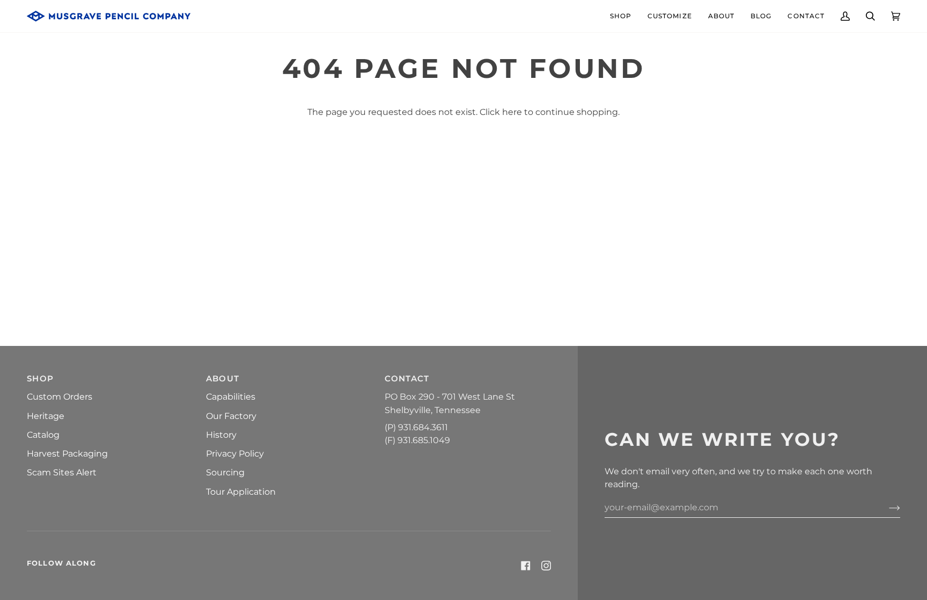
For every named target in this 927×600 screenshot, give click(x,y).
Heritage (45, 415)
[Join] (886, 507)
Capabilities (230, 396)
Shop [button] (40, 378)
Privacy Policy (235, 453)
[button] (620, 16)
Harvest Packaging (67, 453)
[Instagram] (546, 565)
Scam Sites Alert (62, 472)
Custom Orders (59, 396)
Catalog (43, 434)
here (512, 111)
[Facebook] (526, 565)
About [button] (223, 378)
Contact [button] (407, 378)
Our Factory (231, 415)
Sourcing (225, 472)
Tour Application (241, 491)
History (221, 434)
